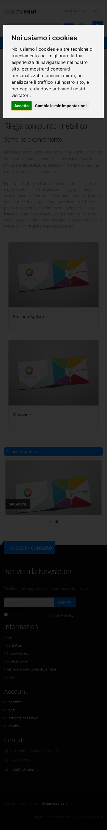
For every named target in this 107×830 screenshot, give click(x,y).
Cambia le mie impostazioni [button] (61, 105)
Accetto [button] (21, 105)
